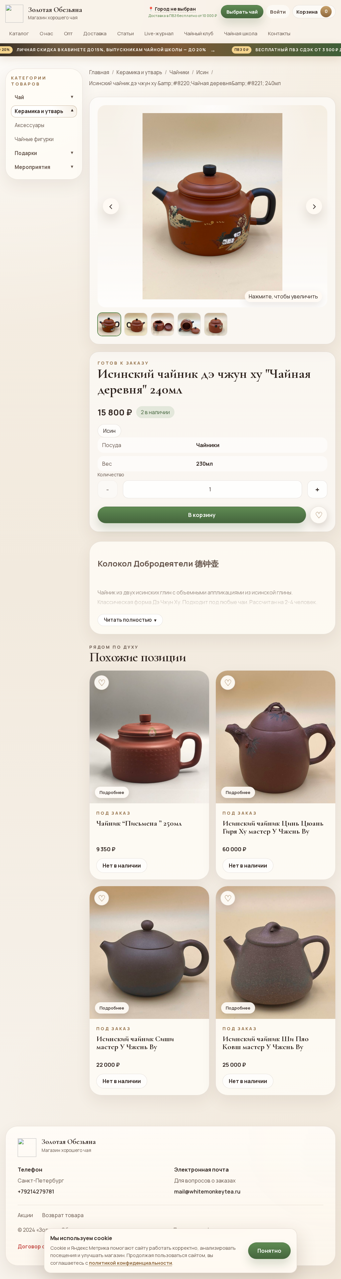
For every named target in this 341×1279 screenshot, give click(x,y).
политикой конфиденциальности (130, 1262)
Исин (202, 72)
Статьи (125, 33)
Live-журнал (159, 33)
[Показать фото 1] (109, 324)
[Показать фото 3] (162, 324)
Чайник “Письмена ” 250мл (139, 823)
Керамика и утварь (139, 72)
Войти (278, 11)
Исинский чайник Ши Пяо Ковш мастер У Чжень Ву (265, 1043)
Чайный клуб (198, 33)
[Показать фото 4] (189, 324)
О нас (46, 33)
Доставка (95, 33)
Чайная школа (240, 33)
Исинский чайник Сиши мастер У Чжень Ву (135, 1043)
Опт (68, 33)
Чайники (179, 72)
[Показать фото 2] (136, 324)
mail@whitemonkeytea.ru (207, 1191)
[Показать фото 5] (215, 324)
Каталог (19, 33)
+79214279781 (36, 1191)
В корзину (201, 515)
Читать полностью (130, 619)
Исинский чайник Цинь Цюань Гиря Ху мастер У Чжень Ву (272, 827)
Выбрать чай (242, 11)
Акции (25, 1215)
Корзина (312, 11)
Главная (99, 72)
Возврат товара (63, 1215)
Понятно (269, 1250)
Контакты (279, 33)
